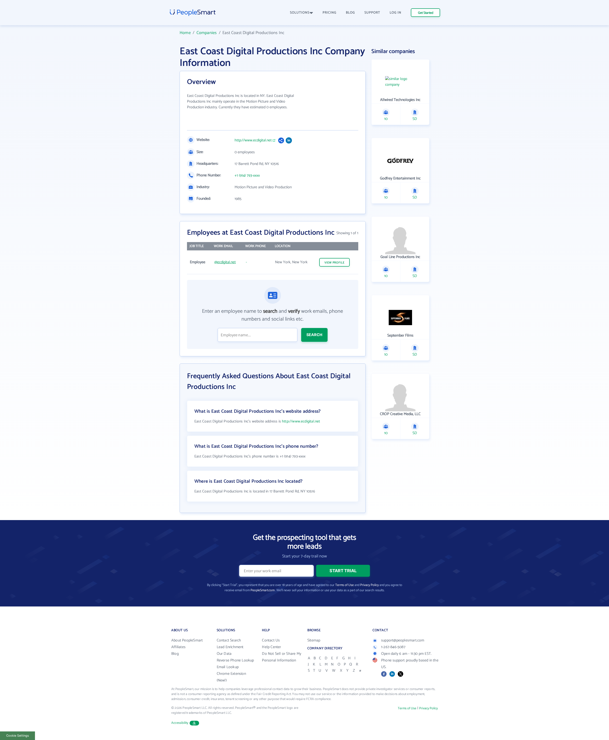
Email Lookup (228, 667)
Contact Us (271, 640)
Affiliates (178, 647)
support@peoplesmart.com (402, 640)
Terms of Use (344, 585)
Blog (175, 654)
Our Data (224, 654)
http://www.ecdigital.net (253, 140)
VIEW (334, 262)
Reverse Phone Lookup (235, 660)
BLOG (350, 12)
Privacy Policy (369, 585)
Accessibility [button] (179, 723)
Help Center (271, 647)
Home (185, 32)
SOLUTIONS (299, 12)
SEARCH (314, 334)
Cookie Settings (17, 735)
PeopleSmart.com (262, 590)
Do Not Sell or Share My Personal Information (281, 657)
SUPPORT (372, 12)
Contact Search (229, 640)
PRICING (329, 12)
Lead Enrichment (230, 647)
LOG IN (395, 12)
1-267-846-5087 (393, 647)
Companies (206, 32)
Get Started (425, 13)
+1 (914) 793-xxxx (247, 176)
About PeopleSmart (187, 640)
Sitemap (313, 640)
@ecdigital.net (225, 262)
